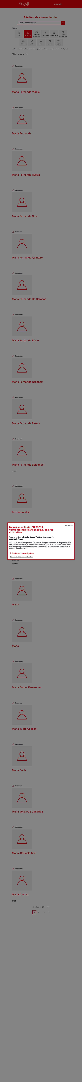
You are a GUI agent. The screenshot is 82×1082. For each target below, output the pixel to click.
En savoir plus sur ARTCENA (21, 557)
